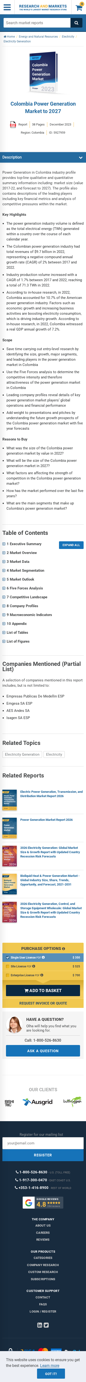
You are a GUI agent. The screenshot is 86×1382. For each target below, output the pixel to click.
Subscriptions (43, 1279)
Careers (43, 1232)
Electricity (54, 754)
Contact (43, 1297)
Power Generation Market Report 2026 (46, 820)
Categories (43, 1258)
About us (43, 1225)
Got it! (51, 1374)
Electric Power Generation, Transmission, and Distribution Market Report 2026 (51, 794)
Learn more (49, 1365)
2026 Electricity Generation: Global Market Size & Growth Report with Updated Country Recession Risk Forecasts (50, 852)
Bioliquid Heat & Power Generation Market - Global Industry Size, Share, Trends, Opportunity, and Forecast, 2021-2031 (50, 880)
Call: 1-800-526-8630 (43, 1040)
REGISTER (43, 1155)
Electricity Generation (22, 754)
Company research (43, 1265)
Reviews (42, 1239)
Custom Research (43, 1272)
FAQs (43, 1304)
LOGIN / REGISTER (43, 1311)
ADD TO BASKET (43, 990)
